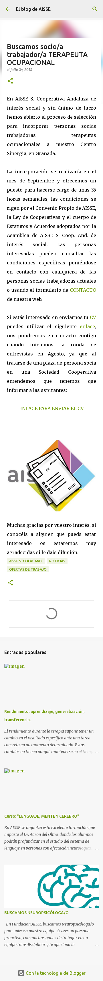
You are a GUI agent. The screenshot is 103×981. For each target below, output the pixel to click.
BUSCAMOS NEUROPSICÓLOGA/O (36, 912)
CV (93, 317)
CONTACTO (83, 290)
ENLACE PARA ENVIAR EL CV (51, 408)
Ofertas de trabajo (28, 569)
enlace (87, 326)
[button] (10, 81)
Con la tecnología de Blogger (55, 973)
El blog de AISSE (33, 9)
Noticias (57, 561)
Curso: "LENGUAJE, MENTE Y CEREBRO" (41, 816)
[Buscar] (95, 9)
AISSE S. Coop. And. (26, 561)
